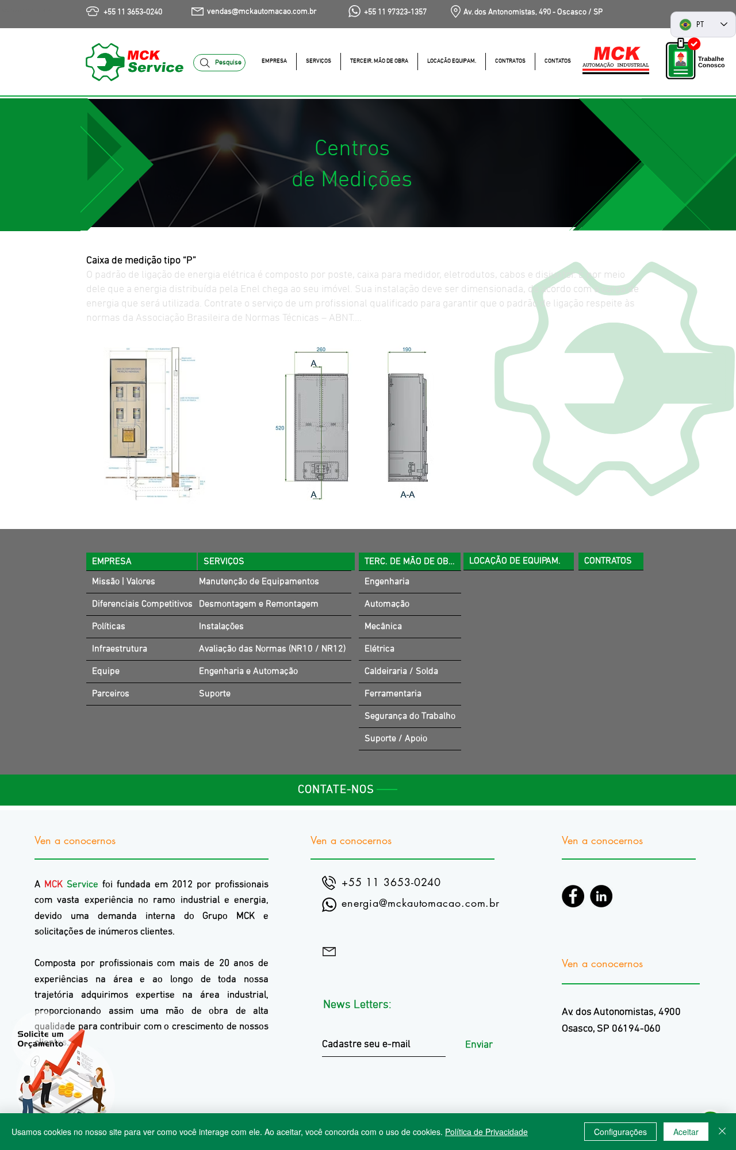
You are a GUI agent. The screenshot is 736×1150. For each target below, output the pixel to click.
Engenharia (387, 582)
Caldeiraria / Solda (401, 671)
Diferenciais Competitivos (142, 604)
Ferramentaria (393, 694)
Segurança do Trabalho (410, 716)
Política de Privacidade (486, 1131)
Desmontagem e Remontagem (259, 604)
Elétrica (379, 649)
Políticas (108, 626)
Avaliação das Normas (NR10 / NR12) (272, 649)
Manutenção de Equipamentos (259, 582)
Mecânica (383, 626)
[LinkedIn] (601, 896)
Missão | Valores (123, 582)
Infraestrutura (119, 649)
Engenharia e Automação (248, 671)
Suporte (215, 694)
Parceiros (110, 694)
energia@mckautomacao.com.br (421, 903)
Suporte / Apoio (396, 739)
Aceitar (686, 1131)
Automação (387, 604)
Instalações (221, 626)
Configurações (620, 1131)
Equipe (106, 671)
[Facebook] (573, 896)
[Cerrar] (722, 1131)
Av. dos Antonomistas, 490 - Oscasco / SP (533, 12)
